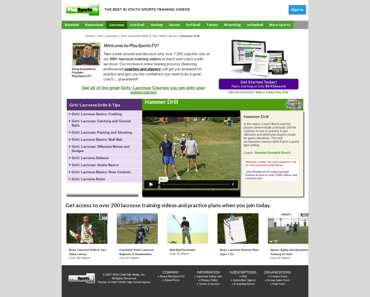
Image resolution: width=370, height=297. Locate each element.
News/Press (172, 280)
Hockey (157, 24)
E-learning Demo (244, 283)
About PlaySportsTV (172, 276)
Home (90, 36)
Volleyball (255, 24)
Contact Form (278, 276)
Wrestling (232, 24)
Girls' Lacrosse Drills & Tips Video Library (149, 36)
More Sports (279, 24)
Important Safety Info (209, 276)
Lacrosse (116, 24)
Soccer (174, 24)
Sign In (297, 10)
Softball (193, 24)
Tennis (212, 24)
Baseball (72, 24)
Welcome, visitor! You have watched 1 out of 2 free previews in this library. (271, 170)
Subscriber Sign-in (244, 280)
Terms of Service (209, 283)
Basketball (94, 24)
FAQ (244, 276)
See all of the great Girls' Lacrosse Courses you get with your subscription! (143, 90)
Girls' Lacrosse (107, 36)
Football (137, 24)
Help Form (278, 283)
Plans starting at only (258, 83)
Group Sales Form (278, 280)
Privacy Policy (209, 280)
